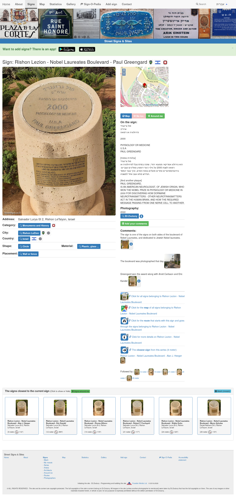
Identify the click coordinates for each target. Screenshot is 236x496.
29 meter (135, 378)
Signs (31, 4)
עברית (220, 4)
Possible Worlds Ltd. (139, 483)
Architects (48, 470)
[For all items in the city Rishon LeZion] (151, 61)
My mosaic (48, 462)
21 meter (171, 371)
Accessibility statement (183, 458)
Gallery (71, 4)
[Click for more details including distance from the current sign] (131, 244)
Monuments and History (35, 225)
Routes (47, 475)
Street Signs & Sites (118, 41)
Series (46, 465)
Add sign (111, 4)
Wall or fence (29, 253)
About (19, 4)
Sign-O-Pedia (92, 4)
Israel (25, 238)
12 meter (143, 371)
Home (6, 4)
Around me (48, 472)
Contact (127, 4)
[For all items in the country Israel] (157, 61)
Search (202, 4)
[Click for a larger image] (59, 141)
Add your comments (135, 223)
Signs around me (81, 391)
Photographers (50, 478)
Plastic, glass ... (90, 246)
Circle (25, 246)
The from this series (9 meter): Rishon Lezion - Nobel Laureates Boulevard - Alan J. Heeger (151, 352)
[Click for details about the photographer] (141, 216)
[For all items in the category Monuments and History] (165, 61)
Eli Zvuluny (130, 216)
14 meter (157, 371)
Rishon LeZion (30, 233)
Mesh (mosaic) (223, 391)
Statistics (56, 4)
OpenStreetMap (151, 104)
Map (42, 4)
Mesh (46, 460)
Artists (46, 467)
